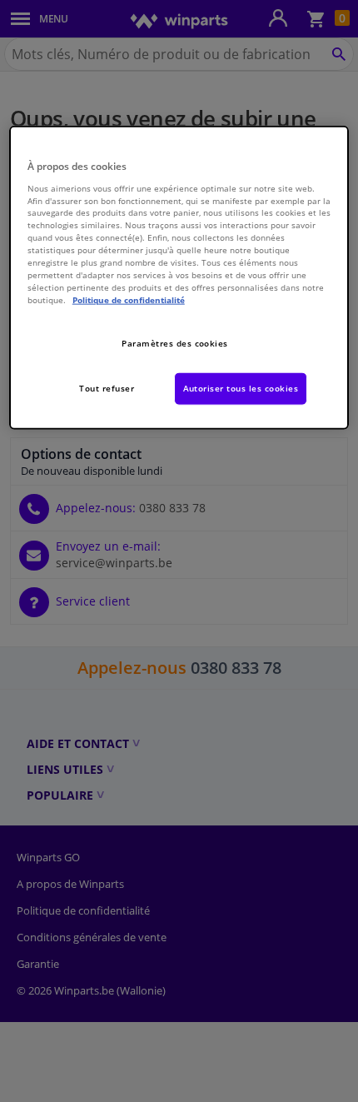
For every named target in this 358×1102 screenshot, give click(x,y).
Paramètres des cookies (175, 342)
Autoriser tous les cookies (241, 387)
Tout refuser (106, 387)
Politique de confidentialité (128, 300)
